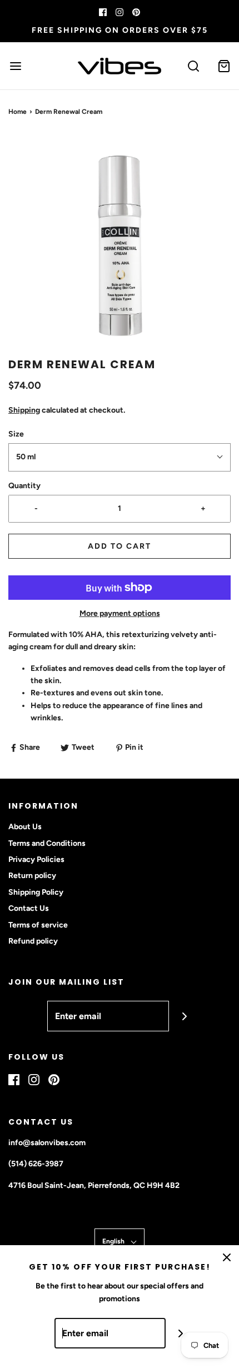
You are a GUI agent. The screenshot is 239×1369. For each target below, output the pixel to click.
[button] (119, 245)
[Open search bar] (193, 66)
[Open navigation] (15, 66)
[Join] (184, 1016)
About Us (25, 826)
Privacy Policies (36, 859)
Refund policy (33, 941)
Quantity (24, 485)
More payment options (119, 613)
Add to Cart (119, 546)
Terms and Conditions (47, 843)
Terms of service (38, 925)
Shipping (24, 410)
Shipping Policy (35, 892)
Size (16, 434)
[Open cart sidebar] (223, 66)
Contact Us (28, 908)
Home (17, 112)
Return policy (32, 875)
